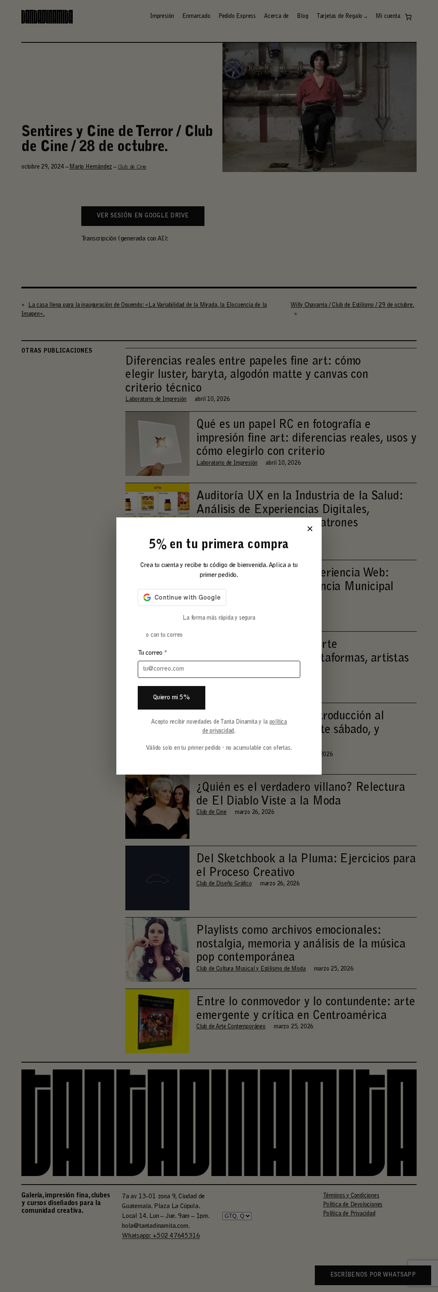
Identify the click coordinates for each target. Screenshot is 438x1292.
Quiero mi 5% (171, 698)
